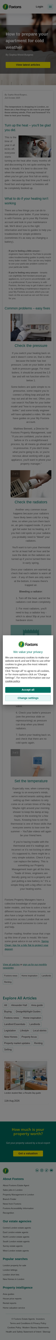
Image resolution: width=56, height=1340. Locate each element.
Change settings (28, 698)
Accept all (28, 689)
